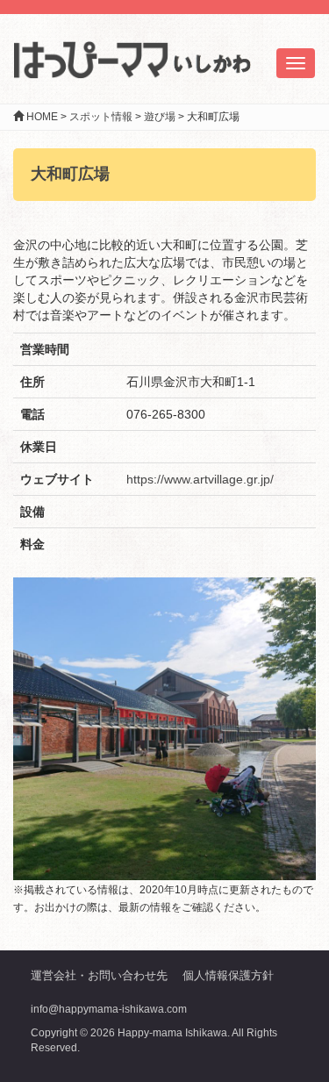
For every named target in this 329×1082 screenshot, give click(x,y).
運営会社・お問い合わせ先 (99, 975)
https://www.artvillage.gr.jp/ (200, 479)
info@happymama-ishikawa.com (109, 1009)
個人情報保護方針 (228, 975)
